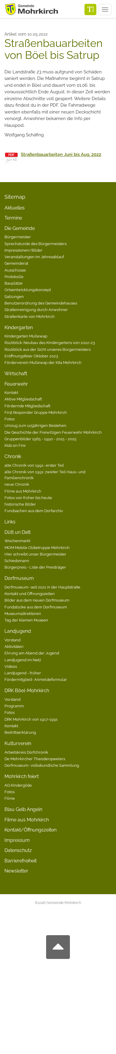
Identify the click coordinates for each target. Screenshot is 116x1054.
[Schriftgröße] (90, 9)
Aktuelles (14, 208)
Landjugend (17, 631)
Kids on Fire (15, 445)
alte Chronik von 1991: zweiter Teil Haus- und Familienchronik (44, 474)
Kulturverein (17, 743)
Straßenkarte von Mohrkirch (29, 316)
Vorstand (12, 640)
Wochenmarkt (17, 540)
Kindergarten (18, 327)
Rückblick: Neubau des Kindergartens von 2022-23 (49, 342)
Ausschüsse (15, 270)
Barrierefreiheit (20, 861)
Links (9, 522)
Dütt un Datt (17, 532)
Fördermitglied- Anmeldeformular (35, 679)
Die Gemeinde (19, 228)
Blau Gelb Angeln (23, 809)
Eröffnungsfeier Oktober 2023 (31, 356)
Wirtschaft (15, 373)
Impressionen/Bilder (23, 250)
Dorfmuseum (19, 578)
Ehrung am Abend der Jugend (31, 653)
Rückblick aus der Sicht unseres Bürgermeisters (47, 349)
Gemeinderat (16, 263)
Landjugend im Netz (22, 659)
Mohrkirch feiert (21, 776)
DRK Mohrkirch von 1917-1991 (31, 719)
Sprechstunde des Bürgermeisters (35, 243)
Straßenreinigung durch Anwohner (36, 309)
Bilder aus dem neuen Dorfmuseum (36, 600)
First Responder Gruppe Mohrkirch (35, 412)
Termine (13, 218)
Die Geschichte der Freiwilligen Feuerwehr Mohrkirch (53, 432)
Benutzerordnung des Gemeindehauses (40, 303)
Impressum (17, 840)
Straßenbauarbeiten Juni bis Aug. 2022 (61, 154)
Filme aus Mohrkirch (22, 491)
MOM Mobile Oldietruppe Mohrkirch (37, 547)
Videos (10, 666)
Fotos (9, 418)
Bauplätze (13, 283)
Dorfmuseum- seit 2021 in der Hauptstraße (42, 587)
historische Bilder (20, 504)
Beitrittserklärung (20, 732)
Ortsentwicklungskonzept (27, 289)
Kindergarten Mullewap (25, 336)
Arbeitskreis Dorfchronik (26, 752)
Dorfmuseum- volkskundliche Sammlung (41, 765)
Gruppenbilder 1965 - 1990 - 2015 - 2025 (40, 438)
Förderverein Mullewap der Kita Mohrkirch (42, 362)
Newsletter (16, 871)
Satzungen (14, 296)
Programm (14, 705)
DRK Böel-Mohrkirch (26, 690)
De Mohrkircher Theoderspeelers (34, 758)
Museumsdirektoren (22, 613)
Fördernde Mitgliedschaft (27, 405)
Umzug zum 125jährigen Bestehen (35, 425)
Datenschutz (18, 850)
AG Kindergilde (18, 785)
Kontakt (11, 392)
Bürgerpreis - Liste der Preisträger (35, 567)
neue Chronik (16, 484)
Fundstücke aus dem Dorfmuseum (35, 607)
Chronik (12, 456)
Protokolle (13, 276)
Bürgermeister (17, 236)
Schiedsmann (16, 560)
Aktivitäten (13, 646)
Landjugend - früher (22, 672)
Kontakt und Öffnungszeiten (29, 593)
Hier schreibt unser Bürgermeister (35, 554)
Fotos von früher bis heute (28, 497)
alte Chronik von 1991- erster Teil (34, 465)
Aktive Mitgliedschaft (23, 399)
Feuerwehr (16, 384)
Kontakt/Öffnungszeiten (30, 830)
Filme (9, 798)
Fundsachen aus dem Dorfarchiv (33, 510)
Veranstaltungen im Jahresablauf (34, 256)
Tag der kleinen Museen (26, 620)
